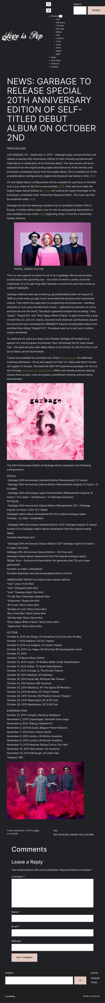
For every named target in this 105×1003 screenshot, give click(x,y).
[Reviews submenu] (60, 16)
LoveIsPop (10, 996)
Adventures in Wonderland (37, 370)
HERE (93, 175)
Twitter (94, 982)
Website (16, 941)
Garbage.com (68, 357)
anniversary (64, 834)
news (81, 834)
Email (16, 926)
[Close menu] (48, 10)
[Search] (80, 980)
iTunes (47, 190)
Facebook (95, 978)
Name (16, 911)
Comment (18, 876)
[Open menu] (48, 4)
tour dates (89, 834)
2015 (55, 834)
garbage (74, 834)
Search (78, 4)
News (36, 830)
